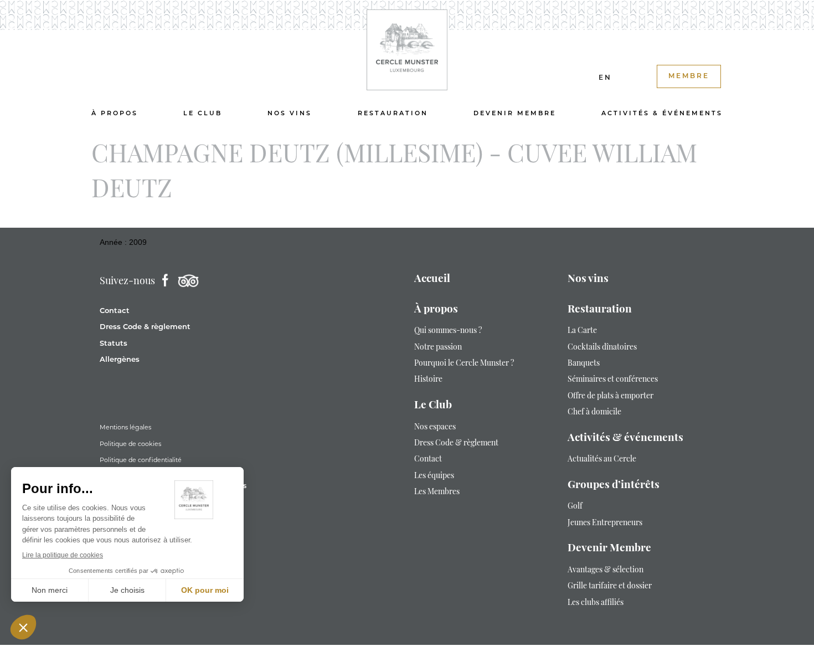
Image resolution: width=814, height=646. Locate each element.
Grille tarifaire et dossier (610, 586)
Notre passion (438, 347)
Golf (575, 507)
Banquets (584, 364)
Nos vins (289, 114)
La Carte (582, 331)
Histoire (428, 380)
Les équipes (434, 476)
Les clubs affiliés (596, 603)
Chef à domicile (594, 412)
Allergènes (120, 359)
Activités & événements (662, 114)
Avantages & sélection (605, 570)
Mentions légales (125, 427)
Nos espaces (435, 427)
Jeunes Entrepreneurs (605, 523)
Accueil (432, 279)
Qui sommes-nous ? (448, 331)
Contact (115, 311)
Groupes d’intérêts (614, 485)
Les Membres (437, 492)
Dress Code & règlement (145, 327)
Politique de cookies (130, 444)
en (605, 78)
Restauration (393, 114)
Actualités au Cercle (602, 459)
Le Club (202, 114)
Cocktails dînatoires (602, 347)
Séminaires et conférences (613, 380)
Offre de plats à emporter (610, 396)
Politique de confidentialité (141, 460)
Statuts (113, 343)
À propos (114, 114)
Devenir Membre (514, 114)
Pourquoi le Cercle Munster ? (464, 364)
